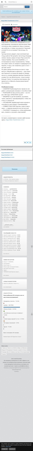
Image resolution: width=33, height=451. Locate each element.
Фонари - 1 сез (7, 194)
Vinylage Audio (7, 207)
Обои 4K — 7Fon (8, 210)
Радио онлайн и (7, 202)
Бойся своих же (7, 190)
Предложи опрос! (16, 336)
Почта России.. (7, 197)
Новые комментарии (10, 281)
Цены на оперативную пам (10, 248)
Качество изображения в (10, 241)
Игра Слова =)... (8, 265)
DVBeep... (6, 214)
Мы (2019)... (7, 219)
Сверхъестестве (8, 220)
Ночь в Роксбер (7, 192)
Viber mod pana (7, 199)
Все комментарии (25, 352)
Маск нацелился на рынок (10, 245)
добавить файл (9, 224)
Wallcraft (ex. (7, 212)
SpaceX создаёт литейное (10, 235)
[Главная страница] (2, 2)
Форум (3, 350)
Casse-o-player (7, 209)
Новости (9, 347)
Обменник (24, 347)
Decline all (12, 449)
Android (14, 347)
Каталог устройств (18, 350)
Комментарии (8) (8, 336)
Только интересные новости (11, 180)
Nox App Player (7, 195)
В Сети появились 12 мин (10, 250)
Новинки (6, 187)
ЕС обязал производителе (10, 246)
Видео (19, 347)
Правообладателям (16, 369)
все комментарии (7, 287)
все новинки (6, 226)
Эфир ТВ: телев (7, 205)
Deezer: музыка (7, 204)
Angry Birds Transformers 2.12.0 (15, 120)
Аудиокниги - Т (7, 215)
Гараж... (5, 270)
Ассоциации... (7, 263)
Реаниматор (9, 350)
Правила (4, 354)
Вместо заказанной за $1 (10, 238)
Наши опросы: (8, 293)
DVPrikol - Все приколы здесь (11, 179)
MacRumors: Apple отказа (10, 240)
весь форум (6, 275)
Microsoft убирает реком (10, 243)
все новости (6, 253)
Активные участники (15, 352)
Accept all (4, 449)
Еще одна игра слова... (9, 268)
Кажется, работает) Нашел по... (11, 283)
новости (13, 233)
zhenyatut (15, 24)
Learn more (8, 446)
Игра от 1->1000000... (9, 261)
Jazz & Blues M (7, 217)
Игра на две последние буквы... (11, 266)
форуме (11, 259)
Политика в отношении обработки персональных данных (16, 367)
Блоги (25, 350)
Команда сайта (5, 352)
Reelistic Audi (7, 200)
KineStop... (6, 189)
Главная (4, 347)
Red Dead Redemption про (10, 236)
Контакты (16, 371)
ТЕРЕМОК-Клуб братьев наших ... (12, 271)
